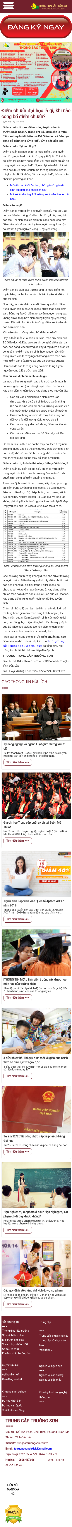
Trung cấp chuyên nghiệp (53, 1335)
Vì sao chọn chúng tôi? (15, 1344)
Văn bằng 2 (45, 1349)
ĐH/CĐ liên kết (10, 1365)
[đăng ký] (36, 39)
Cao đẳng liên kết (12, 1379)
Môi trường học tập (13, 1339)
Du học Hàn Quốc (12, 1405)
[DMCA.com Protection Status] (13, 1523)
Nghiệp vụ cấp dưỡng (51, 1375)
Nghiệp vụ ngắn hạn (50, 1365)
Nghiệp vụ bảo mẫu (50, 1379)
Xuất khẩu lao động (13, 1410)
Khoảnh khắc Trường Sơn (16, 1353)
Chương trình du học (14, 1391)
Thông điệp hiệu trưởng (15, 1330)
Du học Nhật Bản (11, 1400)
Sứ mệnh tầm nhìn (13, 1335)
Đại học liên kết (10, 1374)
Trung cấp (45, 1322)
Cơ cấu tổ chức (10, 1348)
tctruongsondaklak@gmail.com (33, 1448)
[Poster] (36, 101)
